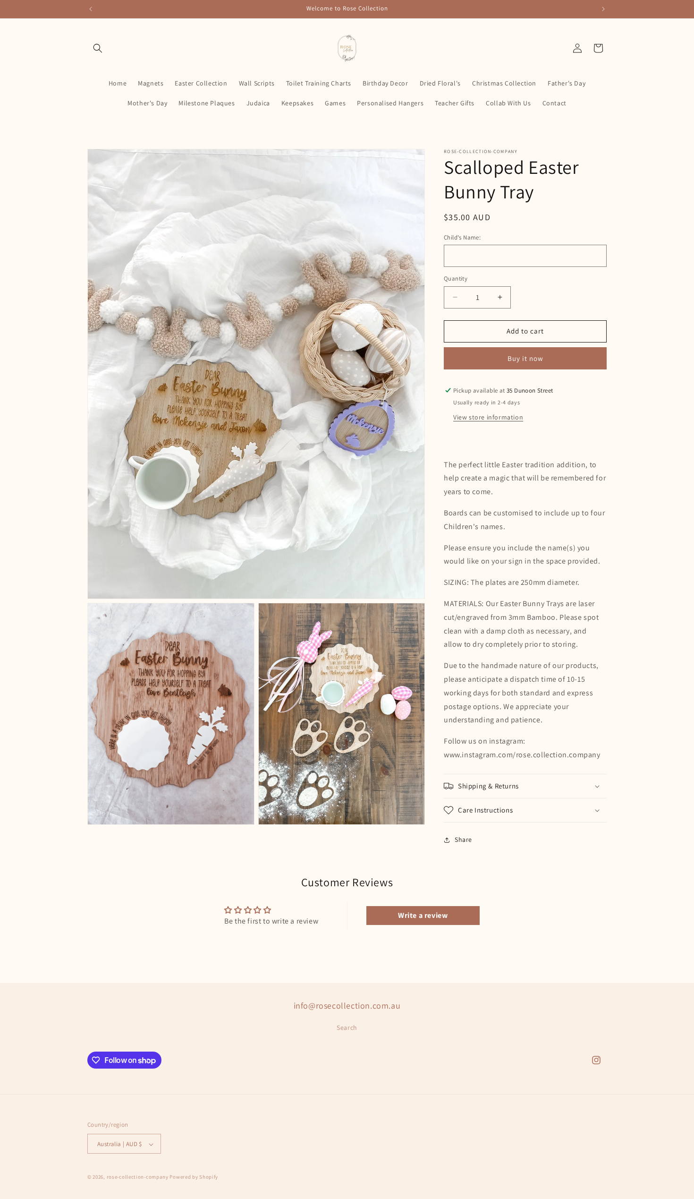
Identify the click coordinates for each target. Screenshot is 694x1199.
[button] (97, 48)
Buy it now (525, 358)
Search (347, 1027)
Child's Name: (462, 237)
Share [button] (463, 839)
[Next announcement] (603, 9)
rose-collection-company (138, 1177)
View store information (488, 417)
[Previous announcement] (90, 9)
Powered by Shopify (193, 1177)
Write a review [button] (423, 915)
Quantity (455, 278)
